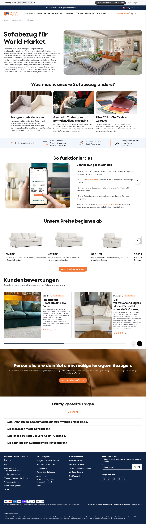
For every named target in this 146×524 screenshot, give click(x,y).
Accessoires (41, 476)
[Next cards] (138, 181)
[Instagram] (104, 479)
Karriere (7, 490)
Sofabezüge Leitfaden (13, 482)
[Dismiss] (141, 2)
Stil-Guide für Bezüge (108, 204)
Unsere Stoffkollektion (45, 472)
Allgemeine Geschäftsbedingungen (100, 504)
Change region (133, 3)
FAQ (70, 480)
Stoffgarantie (75, 476)
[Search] (136, 14)
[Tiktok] (119, 479)
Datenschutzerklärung (122, 504)
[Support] (136, 7)
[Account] (140, 7)
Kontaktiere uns (76, 461)
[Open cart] (140, 14)
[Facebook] (114, 479)
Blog (5, 464)
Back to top (136, 504)
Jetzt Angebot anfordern (73, 380)
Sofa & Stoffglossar (12, 486)
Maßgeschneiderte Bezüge (47, 461)
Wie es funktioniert (77, 464)
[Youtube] (124, 479)
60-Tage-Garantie (76, 472)
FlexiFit (39, 486)
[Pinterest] (109, 479)
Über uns (7, 461)
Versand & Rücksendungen (80, 468)
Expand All (73, 412)
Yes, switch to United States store (110, 3)
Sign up (137, 467)
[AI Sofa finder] (132, 14)
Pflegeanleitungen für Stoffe (16, 478)
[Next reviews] (139, 343)
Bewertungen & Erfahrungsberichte (12, 469)
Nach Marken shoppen (45, 464)
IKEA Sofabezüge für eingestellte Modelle (45, 481)
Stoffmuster (92, 180)
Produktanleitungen (12, 474)
